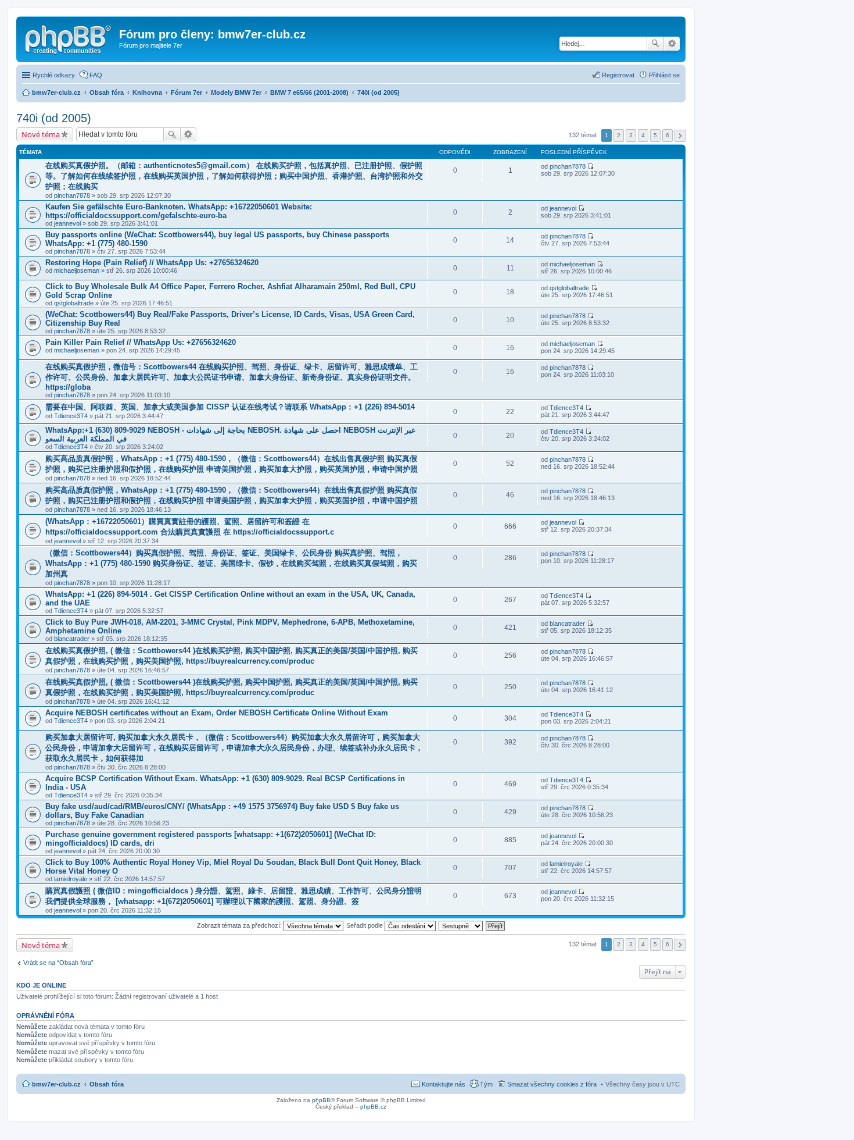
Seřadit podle (365, 925)
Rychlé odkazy (54, 75)
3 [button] (631, 135)
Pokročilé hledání (672, 44)
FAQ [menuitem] (95, 75)
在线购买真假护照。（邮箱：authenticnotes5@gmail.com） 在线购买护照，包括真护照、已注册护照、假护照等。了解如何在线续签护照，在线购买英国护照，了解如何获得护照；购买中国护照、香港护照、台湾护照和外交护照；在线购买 (234, 176)
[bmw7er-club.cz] (69, 37)
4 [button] (643, 135)
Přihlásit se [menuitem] (664, 75)
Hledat (655, 44)
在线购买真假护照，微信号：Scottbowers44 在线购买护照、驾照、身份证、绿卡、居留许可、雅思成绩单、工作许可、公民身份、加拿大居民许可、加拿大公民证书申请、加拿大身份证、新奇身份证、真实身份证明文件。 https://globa (231, 376)
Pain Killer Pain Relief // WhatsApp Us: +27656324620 (140, 342)
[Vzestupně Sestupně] (461, 925)
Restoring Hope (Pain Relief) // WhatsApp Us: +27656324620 (152, 262)
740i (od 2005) (53, 118)
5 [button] (655, 135)
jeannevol (67, 223)
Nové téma (40, 134)
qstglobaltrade (74, 303)
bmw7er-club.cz (56, 1084)
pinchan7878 (72, 195)
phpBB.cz (373, 1106)
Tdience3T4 (71, 415)
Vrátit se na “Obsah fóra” (58, 962)
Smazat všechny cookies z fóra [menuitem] (552, 1084)
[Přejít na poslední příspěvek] (590, 166)
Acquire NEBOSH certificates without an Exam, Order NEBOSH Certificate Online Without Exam (216, 712)
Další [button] (680, 136)
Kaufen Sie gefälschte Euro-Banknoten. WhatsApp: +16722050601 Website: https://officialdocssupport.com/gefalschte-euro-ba (178, 211)
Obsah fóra (106, 1084)
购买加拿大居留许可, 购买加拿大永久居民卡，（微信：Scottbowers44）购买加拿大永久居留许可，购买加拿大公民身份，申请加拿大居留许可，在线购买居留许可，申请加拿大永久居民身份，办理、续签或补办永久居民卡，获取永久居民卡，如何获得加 (234, 748)
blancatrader (71, 638)
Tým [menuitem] (486, 1084)
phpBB (321, 1100)
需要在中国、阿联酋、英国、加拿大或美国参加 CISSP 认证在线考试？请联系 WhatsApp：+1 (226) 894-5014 (230, 406)
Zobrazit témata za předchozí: (240, 925)
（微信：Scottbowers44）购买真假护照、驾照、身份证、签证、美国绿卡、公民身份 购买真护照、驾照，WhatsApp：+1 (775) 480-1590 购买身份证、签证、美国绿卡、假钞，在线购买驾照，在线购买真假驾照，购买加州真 (231, 563)
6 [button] (667, 135)
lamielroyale (70, 878)
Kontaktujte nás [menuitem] (443, 1084)
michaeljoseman (76, 270)
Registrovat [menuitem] (618, 75)
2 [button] (618, 135)
